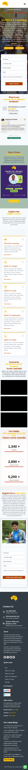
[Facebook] (5, 657)
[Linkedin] (13, 657)
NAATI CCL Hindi (9, 673)
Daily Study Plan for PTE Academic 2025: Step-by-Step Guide (12, 750)
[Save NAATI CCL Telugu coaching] (22, 262)
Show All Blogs (8, 759)
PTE (6, 668)
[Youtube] (10, 657)
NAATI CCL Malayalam (11, 676)
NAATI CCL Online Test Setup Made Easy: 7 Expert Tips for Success (13, 737)
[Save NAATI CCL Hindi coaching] (22, 286)
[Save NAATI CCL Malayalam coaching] (22, 311)
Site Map (7, 682)
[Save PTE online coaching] (22, 239)
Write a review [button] (13, 113)
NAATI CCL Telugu (10, 670)
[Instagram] (8, 657)
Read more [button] (4, 131)
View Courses (7, 254)
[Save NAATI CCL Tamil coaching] (22, 336)
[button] (24, 3)
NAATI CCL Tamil (9, 679)
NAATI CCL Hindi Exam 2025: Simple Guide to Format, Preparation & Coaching (13, 743)
